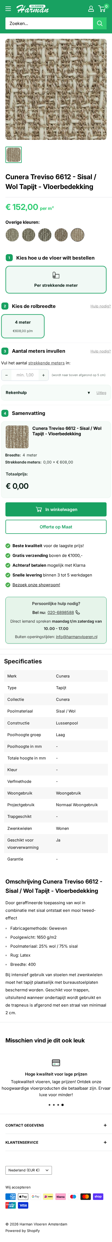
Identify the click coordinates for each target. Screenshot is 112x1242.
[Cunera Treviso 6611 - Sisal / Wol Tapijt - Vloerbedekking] (61, 235)
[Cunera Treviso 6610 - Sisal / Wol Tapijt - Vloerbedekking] (45, 235)
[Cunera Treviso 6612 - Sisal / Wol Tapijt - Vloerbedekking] (77, 235)
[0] (102, 8)
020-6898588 (61, 612)
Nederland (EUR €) (24, 1170)
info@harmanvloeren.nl (76, 636)
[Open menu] (8, 9)
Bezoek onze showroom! (36, 584)
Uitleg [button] (101, 392)
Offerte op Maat (56, 526)
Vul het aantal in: (35, 362)
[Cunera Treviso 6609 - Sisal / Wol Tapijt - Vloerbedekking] (28, 235)
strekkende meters (46, 362)
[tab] (56, 280)
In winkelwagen (60, 509)
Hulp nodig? (101, 306)
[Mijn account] (91, 9)
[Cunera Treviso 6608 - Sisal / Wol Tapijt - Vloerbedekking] (12, 235)
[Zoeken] (100, 23)
